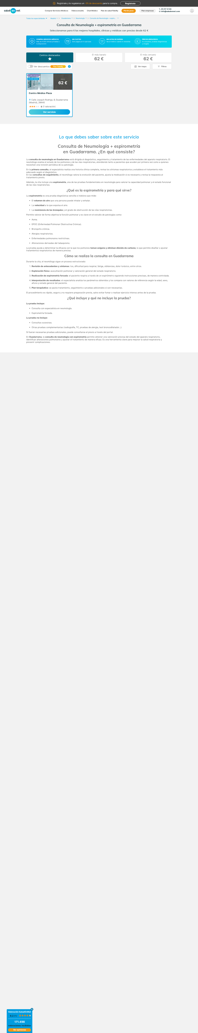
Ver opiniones (19, 1030)
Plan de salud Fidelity (109, 11)
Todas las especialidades (35, 18)
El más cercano (148, 57)
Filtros (164, 66)
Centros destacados (49, 55)
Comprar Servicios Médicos (56, 11)
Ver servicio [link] (49, 112)
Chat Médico (92, 11)
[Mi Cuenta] (192, 11)
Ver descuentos (48, 66)
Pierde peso (129, 11)
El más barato (99, 57)
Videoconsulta (77, 11)
